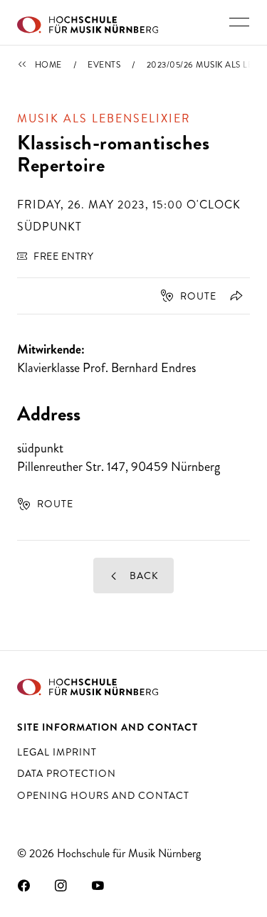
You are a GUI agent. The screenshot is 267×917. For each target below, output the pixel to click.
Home (48, 65)
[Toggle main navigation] (239, 22)
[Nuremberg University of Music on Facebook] (24, 885)
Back (143, 575)
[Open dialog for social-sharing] (234, 296)
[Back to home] (87, 22)
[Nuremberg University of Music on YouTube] (98, 885)
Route (198, 296)
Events (104, 65)
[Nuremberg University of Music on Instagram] (61, 885)
